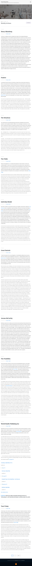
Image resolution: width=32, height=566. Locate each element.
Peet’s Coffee (15, 369)
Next (18, 555)
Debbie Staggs (16, 522)
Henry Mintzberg (6, 31)
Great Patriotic (5, 250)
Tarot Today (5, 506)
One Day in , (6, 470)
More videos (4, 492)
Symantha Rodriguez (9, 385)
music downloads (18, 431)
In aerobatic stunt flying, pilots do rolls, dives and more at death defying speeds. (10, 2)
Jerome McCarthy (7, 318)
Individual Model (6, 202)
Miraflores (6, 487)
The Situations (5, 118)
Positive (3, 77)
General (2, 29)
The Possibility (5, 359)
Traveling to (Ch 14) (6, 462)
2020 (5, 21)
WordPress (16, 560)
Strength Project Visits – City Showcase (11, 479)
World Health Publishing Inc (10, 424)
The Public (4, 159)
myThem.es (23, 560)
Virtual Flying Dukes (4, 1)
